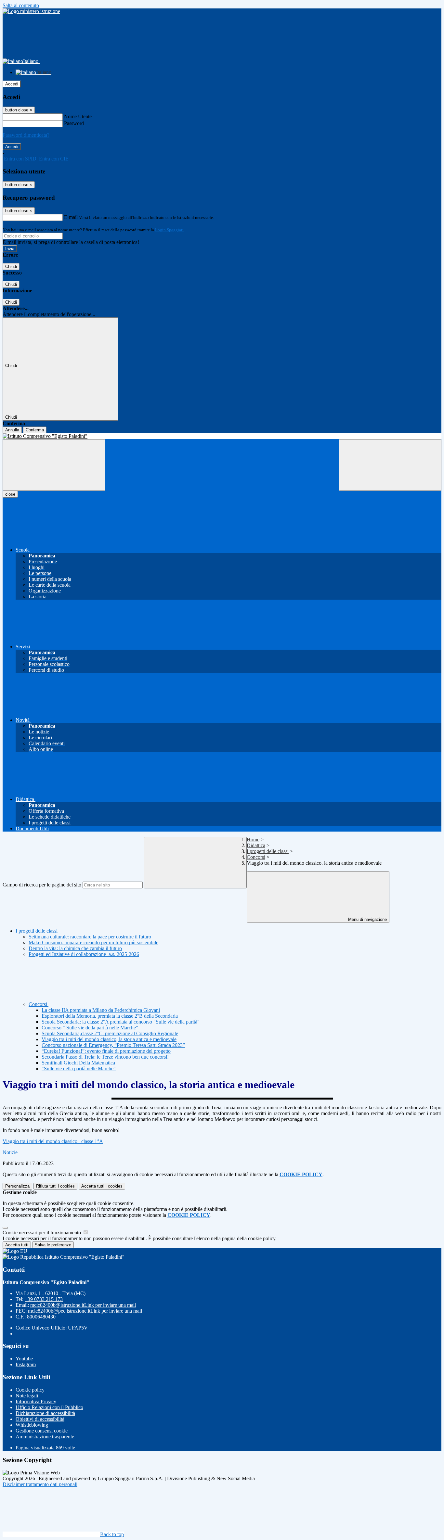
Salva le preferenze (53, 1244)
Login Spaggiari (169, 229)
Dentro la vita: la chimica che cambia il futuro (75, 948)
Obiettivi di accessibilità (40, 1419)
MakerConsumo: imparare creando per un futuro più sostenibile (93, 942)
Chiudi (11, 266)
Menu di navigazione (367, 919)
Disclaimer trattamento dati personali (40, 1484)
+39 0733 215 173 (44, 1299)
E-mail (71, 217)
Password (74, 123)
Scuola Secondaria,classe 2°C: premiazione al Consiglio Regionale (110, 1033)
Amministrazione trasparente (45, 1436)
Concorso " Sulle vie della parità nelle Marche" (90, 1027)
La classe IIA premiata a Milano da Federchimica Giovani (101, 1010)
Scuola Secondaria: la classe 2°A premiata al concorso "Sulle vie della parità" (121, 1022)
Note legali (27, 1395)
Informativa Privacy (36, 1401)
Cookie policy (30, 1390)
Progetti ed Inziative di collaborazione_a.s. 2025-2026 (84, 954)
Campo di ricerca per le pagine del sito (42, 884)
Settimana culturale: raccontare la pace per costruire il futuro (90, 936)
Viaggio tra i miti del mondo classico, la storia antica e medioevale (109, 1039)
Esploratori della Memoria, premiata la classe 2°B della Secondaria (110, 1016)
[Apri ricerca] (390, 465)
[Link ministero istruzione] (31, 11)
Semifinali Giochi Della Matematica (78, 1062)
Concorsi (256, 857)
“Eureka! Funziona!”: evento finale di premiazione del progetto (106, 1051)
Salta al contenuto (21, 5)
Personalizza (17, 1186)
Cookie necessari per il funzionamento (42, 1232)
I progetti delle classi (268, 851)
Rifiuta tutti (55, 1186)
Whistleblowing (32, 1425)
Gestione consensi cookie (42, 1430)
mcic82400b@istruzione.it (83, 1305)
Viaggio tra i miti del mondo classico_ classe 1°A (53, 1141)
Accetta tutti (102, 1186)
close (10, 494)
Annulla (12, 429)
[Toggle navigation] (54, 465)
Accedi (11, 84)
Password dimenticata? (26, 135)
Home (253, 839)
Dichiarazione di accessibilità (45, 1413)
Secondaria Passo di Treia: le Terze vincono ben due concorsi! (105, 1057)
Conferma (35, 429)
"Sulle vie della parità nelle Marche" (79, 1068)
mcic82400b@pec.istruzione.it (85, 1311)
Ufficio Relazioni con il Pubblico (49, 1407)
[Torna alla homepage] (222, 436)
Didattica (256, 845)
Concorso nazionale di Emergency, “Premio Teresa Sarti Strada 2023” (113, 1045)
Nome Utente (78, 116)
